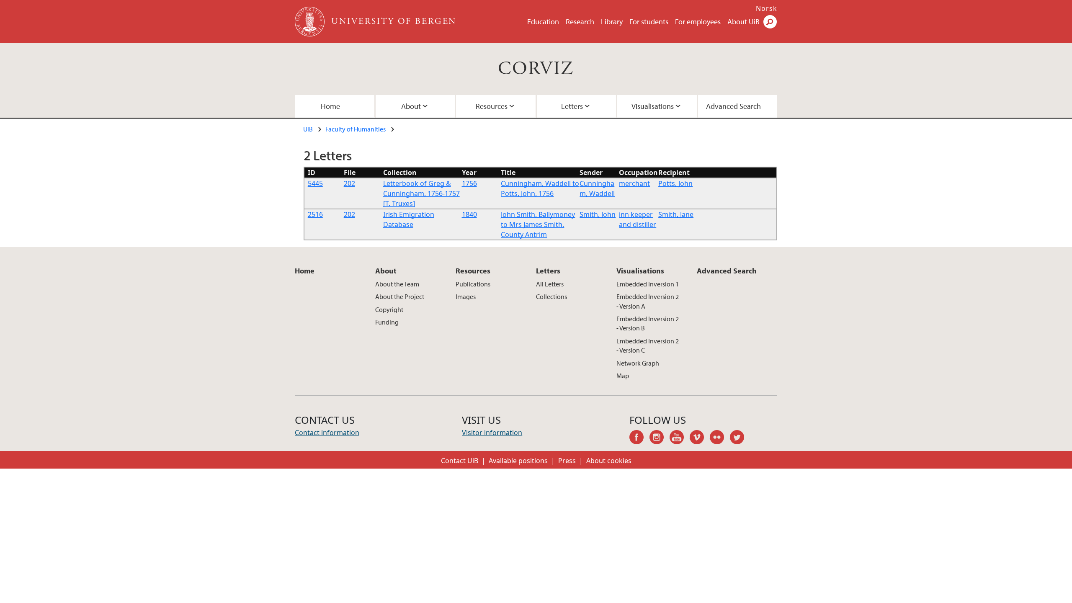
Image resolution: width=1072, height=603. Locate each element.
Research (580, 21)
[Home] (310, 21)
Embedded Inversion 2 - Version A (647, 301)
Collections (551, 296)
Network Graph (637, 363)
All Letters (550, 284)
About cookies (608, 460)
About (411, 106)
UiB (308, 129)
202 (349, 183)
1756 (469, 183)
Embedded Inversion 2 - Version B (647, 323)
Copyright (389, 309)
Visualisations (652, 106)
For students (648, 21)
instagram (659, 438)
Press (567, 460)
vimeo (700, 438)
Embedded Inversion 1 (647, 284)
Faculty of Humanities (355, 129)
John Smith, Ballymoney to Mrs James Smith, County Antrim (538, 224)
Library (612, 21)
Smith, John (598, 214)
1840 (469, 214)
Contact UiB (459, 460)
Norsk (766, 8)
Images (466, 296)
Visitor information (492, 432)
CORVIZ (536, 69)
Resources (492, 106)
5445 (315, 183)
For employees (698, 21)
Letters (572, 106)
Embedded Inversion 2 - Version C (647, 345)
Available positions (518, 460)
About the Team (397, 284)
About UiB (743, 21)
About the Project (399, 296)
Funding (387, 322)
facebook (639, 438)
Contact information (327, 432)
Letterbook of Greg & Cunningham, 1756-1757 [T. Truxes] (421, 193)
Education (543, 21)
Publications (473, 284)
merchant (634, 183)
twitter (740, 438)
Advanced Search (733, 106)
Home (330, 106)
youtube (680, 438)
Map (622, 375)
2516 (315, 214)
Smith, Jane (675, 214)
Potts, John (675, 183)
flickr (720, 438)
